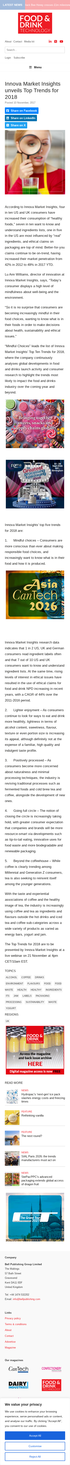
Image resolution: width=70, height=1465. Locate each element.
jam (16, 996)
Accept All (35, 1435)
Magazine (10, 1347)
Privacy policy (13, 1318)
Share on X (18, 125)
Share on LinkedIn (22, 118)
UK (7, 1021)
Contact (17, 41)
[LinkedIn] (50, 41)
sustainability (35, 1002)
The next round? (31, 1136)
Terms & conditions (16, 1324)
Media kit (29, 41)
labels (27, 996)
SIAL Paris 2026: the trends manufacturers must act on (38, 1158)
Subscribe (19, 57)
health (21, 989)
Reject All (35, 1456)
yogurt (11, 1008)
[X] (55, 41)
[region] (35, 1431)
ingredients (54, 989)
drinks (39, 977)
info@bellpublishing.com (26, 1299)
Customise (35, 1446)
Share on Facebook (23, 110)
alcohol (11, 977)
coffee (26, 977)
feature (26, 1111)
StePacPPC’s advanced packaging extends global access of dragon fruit (42, 1180)
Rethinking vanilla (32, 1115)
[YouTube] (61, 41)
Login (8, 57)
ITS (7, 996)
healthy (36, 989)
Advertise (10, 1341)
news (24, 1090)
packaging (42, 996)
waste (52, 1002)
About (8, 41)
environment (14, 983)
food (47, 983)
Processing (13, 1002)
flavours (33, 983)
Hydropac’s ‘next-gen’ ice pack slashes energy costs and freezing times (43, 1098)
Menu (38, 67)
